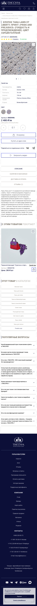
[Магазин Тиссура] (18, 442)
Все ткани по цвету (18, 316)
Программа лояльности (18, 475)
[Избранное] (24, 8)
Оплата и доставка (18, 479)
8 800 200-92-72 (18, 535)
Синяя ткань (18, 307)
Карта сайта (18, 505)
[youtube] (7, 582)
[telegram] (16, 582)
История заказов (18, 483)
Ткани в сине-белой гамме (18, 303)
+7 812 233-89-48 (13, 543)
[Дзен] (23, 582)
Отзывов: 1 (16, 39)
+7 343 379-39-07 (14, 547)
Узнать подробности (19, 600)
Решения (18, 525)
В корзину (20, 135)
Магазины (18, 517)
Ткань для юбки (18, 295)
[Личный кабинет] (33, 8)
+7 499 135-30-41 (16, 539)
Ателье (18, 521)
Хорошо (19, 596)
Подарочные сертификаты (18, 487)
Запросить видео (20, 155)
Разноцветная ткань (18, 311)
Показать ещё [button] (18, 328)
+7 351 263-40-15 (15, 551)
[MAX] (29, 582)
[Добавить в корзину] (34, 269)
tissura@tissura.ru (20, 556)
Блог (18, 463)
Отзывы (18, 467)
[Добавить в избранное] (33, 44)
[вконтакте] (11, 582)
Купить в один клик (18, 141)
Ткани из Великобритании (19, 299)
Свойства (32, 265)
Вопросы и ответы (18, 471)
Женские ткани (19, 286)
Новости (18, 459)
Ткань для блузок (18, 291)
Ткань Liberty (18, 320)
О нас (18, 497)
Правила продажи (18, 513)
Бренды (18, 501)
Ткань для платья (18, 324)
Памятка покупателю (18, 509)
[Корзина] (29, 8)
